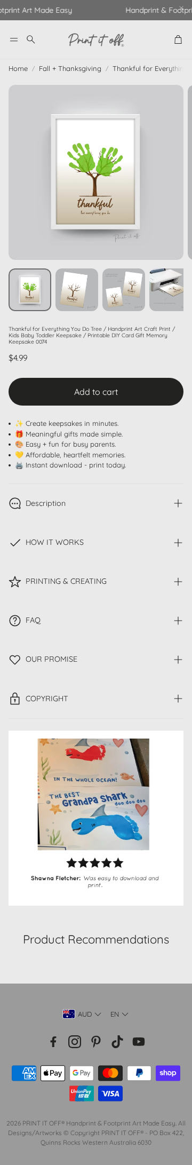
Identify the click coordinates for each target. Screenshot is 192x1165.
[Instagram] (74, 1041)
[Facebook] (53, 1041)
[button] (14, 39)
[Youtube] (138, 1041)
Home (18, 68)
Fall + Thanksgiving (70, 68)
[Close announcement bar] (181, 8)
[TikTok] (117, 1041)
